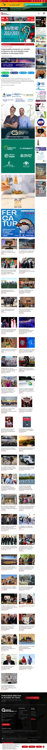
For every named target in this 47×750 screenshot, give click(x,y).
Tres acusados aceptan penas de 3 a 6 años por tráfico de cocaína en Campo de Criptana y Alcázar (9, 508)
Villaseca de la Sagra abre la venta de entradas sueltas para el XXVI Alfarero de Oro (9, 568)
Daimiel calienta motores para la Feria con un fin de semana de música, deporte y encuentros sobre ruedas (8, 271)
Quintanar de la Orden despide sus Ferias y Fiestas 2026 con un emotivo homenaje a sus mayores (27, 508)
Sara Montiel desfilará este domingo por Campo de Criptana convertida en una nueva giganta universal (8, 390)
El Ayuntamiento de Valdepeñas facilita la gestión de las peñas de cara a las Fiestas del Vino (26, 331)
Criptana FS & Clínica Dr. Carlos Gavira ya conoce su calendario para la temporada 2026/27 (27, 350)
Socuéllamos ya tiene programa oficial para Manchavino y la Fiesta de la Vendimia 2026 (8, 648)
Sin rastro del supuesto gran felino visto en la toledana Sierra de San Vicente (26, 588)
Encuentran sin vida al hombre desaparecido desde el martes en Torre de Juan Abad (26, 468)
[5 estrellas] (4, 69)
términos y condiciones (23, 738)
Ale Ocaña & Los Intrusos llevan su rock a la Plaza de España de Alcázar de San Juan (9, 548)
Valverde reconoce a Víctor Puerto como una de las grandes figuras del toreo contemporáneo (8, 627)
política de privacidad (13, 738)
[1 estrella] (1, 69)
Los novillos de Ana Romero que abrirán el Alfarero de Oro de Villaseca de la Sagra (8, 468)
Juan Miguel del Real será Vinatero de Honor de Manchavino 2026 (7, 667)
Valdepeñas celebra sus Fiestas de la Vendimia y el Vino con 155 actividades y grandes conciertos (27, 627)
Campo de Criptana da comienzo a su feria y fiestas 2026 (8, 252)
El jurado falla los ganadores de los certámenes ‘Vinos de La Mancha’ (27, 449)
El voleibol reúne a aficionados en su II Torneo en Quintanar (26, 251)
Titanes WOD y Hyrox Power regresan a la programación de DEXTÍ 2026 (26, 369)
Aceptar (24, 746)
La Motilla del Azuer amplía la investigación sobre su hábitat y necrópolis (9, 588)
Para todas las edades (6, 46)
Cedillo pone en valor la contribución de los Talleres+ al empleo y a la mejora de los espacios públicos (9, 370)
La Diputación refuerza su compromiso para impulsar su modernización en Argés (26, 667)
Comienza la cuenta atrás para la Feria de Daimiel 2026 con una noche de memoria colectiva (8, 331)
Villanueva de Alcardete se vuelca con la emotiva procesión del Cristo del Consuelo (25, 311)
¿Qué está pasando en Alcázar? (27, 605)
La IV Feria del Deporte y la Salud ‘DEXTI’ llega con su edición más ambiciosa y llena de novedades (8, 687)
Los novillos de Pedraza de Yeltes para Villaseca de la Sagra (8, 310)
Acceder (40, 173)
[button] (39, 13)
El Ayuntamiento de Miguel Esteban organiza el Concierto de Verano (8, 449)
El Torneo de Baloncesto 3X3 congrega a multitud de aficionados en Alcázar (26, 291)
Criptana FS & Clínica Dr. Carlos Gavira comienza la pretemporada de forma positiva (26, 648)
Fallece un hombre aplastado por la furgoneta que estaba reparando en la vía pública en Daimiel (26, 390)
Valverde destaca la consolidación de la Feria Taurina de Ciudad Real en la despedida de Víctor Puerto (8, 487)
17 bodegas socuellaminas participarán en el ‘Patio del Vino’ (26, 527)
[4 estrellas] (3, 69)
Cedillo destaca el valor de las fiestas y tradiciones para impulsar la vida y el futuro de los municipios (8, 528)
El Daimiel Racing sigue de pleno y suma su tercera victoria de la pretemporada (8, 430)
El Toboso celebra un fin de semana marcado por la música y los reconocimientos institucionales (9, 607)
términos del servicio (24, 741)
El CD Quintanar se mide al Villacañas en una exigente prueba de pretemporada (26, 410)
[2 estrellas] (2, 69)
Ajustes (38, 746)
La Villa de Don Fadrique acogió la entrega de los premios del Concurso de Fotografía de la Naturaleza (25, 487)
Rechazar (32, 746)
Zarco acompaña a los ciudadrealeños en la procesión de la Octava (27, 271)
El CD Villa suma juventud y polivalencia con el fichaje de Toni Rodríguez (26, 430)
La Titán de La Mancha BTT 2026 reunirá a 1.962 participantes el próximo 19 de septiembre (8, 410)
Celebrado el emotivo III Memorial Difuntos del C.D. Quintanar (8, 291)
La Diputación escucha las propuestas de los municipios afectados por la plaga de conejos (26, 548)
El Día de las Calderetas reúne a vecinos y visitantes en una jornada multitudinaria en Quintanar (26, 568)
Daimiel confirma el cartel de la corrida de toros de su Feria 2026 (9, 350)
